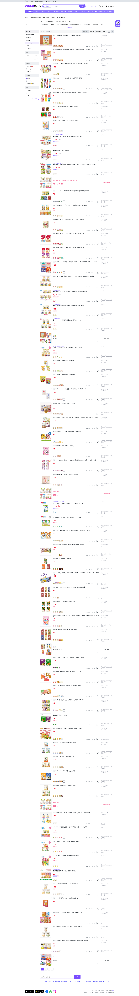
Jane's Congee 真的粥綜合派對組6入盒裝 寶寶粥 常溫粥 (68, 219)
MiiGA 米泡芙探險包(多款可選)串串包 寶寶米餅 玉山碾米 (69, 700)
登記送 (43, 11)
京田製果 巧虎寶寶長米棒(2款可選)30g (64, 375)
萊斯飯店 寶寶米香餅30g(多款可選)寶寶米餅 (65, 884)
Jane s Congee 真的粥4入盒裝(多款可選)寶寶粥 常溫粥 (68, 247)
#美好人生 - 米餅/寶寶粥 (74, 981)
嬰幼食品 (28, 40)
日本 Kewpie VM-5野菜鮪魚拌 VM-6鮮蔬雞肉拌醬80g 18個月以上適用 (72, 530)
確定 (35, 59)
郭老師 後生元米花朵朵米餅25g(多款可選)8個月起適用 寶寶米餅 (70, 940)
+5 (63, 103)
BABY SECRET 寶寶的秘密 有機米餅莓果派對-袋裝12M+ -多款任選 (70, 827)
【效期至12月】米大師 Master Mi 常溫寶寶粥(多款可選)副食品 (70, 205)
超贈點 (110, 11)
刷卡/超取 (83, 11)
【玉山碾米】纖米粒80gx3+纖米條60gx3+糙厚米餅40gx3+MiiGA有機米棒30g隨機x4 (74, 164)
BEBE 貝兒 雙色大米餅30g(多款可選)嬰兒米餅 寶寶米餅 (68, 544)
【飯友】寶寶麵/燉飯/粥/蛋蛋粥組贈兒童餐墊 (64, 871)
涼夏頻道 (70, 11)
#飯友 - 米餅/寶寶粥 (86, 981)
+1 (63, 46)
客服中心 (86, 992)
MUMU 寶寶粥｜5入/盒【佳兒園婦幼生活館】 (66, 898)
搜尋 (77, 977)
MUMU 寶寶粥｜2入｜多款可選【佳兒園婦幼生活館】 (68, 912)
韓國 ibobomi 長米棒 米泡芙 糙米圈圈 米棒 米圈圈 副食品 (69, 728)
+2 (63, 286)
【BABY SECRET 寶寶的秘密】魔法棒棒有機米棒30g (67, 320)
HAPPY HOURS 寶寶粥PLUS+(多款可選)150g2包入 (67, 671)
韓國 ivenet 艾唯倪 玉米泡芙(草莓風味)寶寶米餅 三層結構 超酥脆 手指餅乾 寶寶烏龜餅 (76, 616)
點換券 (36, 11)
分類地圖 (112, 992)
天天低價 (63, 11)
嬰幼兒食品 (28, 37)
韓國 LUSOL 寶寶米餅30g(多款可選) (63, 757)
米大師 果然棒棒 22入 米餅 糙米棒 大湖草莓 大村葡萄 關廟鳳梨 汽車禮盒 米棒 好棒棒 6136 (76, 573)
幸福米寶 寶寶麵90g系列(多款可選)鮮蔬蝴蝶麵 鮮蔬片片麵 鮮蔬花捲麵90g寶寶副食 (75, 417)
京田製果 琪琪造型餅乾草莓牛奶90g (63, 446)
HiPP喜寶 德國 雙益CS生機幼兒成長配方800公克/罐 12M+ (68, 503)
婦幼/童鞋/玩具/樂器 (30, 34)
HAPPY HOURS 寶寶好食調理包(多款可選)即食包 (67, 685)
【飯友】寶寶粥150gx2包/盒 (60, 715)
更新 (113, 990)
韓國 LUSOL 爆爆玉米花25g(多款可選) (64, 771)
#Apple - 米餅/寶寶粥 (49, 981)
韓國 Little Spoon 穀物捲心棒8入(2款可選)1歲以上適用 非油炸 (70, 389)
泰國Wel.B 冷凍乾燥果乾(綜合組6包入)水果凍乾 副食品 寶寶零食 (71, 92)
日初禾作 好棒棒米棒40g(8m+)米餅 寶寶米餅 (65, 106)
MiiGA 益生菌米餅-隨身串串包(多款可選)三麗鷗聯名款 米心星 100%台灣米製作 (74, 460)
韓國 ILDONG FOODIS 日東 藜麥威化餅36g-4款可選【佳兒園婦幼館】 (72, 813)
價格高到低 (98, 31)
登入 (92, 6)
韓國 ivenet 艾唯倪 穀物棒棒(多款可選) (64, 601)
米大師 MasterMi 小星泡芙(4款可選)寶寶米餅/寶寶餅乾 (68, 78)
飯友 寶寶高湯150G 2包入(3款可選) (63, 360)
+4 (63, 60)
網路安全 (102, 992)
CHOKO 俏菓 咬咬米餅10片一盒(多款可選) (65, 629)
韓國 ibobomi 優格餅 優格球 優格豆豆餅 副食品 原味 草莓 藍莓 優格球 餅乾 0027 (75, 262)
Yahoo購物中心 (33, 6)
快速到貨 (56, 11)
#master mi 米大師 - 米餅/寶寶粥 (101, 981)
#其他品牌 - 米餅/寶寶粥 (61, 981)
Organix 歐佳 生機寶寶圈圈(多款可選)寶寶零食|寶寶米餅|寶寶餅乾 (71, 191)
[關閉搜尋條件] (50, 6)
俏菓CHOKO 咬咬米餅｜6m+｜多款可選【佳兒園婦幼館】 (69, 587)
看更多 (89, 11)
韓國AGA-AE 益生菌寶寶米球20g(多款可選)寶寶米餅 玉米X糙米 (70, 64)
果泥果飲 (28, 45)
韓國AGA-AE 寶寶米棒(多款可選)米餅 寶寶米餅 (66, 474)
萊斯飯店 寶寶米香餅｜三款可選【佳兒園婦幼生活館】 (68, 926)
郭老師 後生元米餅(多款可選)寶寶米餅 (64, 403)
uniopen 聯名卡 (101, 11)
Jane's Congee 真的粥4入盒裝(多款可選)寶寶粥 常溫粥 (68, 233)
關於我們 (91, 992)
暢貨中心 (50, 11)
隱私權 (107, 992)
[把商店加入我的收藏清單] (98, 342)
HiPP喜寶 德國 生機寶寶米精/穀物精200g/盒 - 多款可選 (67, 517)
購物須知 (97, 992)
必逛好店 (77, 11)
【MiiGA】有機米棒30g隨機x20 (61, 150)
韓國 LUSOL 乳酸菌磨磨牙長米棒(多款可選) (65, 742)
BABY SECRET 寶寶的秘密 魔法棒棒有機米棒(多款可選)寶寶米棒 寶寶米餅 (73, 276)
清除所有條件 (34, 99)
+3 (63, 117)
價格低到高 (92, 31)
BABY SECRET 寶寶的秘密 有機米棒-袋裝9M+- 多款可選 (67, 347)
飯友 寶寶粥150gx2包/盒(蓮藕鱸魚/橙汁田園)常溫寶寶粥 (68, 657)
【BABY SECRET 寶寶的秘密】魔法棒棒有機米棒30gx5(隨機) (69, 306)
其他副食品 (29, 48)
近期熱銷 (104, 31)
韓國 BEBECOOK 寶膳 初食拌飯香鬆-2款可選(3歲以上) (68, 431)
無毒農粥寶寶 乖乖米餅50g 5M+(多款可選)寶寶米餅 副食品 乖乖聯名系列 (73, 49)
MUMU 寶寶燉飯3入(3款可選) (62, 558)
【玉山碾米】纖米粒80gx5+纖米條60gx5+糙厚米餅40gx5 (67, 136)
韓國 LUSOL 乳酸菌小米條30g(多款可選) (64, 785)
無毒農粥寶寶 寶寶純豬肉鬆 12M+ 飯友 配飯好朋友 (67, 35)
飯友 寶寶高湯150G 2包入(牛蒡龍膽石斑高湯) (66, 120)
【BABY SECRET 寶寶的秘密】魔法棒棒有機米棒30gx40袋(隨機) (70, 291)
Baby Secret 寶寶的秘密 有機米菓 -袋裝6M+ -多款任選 (67, 841)
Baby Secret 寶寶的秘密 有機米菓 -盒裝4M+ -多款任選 (67, 855)
